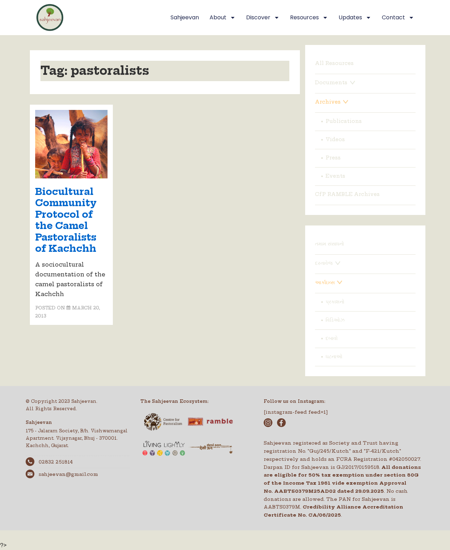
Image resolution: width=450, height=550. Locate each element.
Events (335, 176)
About (218, 17)
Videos (335, 139)
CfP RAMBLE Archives (347, 194)
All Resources (334, 63)
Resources (304, 17)
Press (333, 158)
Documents (331, 82)
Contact (393, 17)
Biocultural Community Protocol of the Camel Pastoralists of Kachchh (66, 220)
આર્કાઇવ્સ (325, 282)
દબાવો (332, 338)
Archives (328, 102)
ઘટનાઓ (334, 356)
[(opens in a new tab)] (71, 176)
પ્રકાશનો (335, 302)
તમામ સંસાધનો (329, 244)
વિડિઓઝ (335, 320)
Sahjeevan (185, 17)
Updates (350, 17)
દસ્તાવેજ (324, 263)
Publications (344, 121)
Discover (258, 17)
